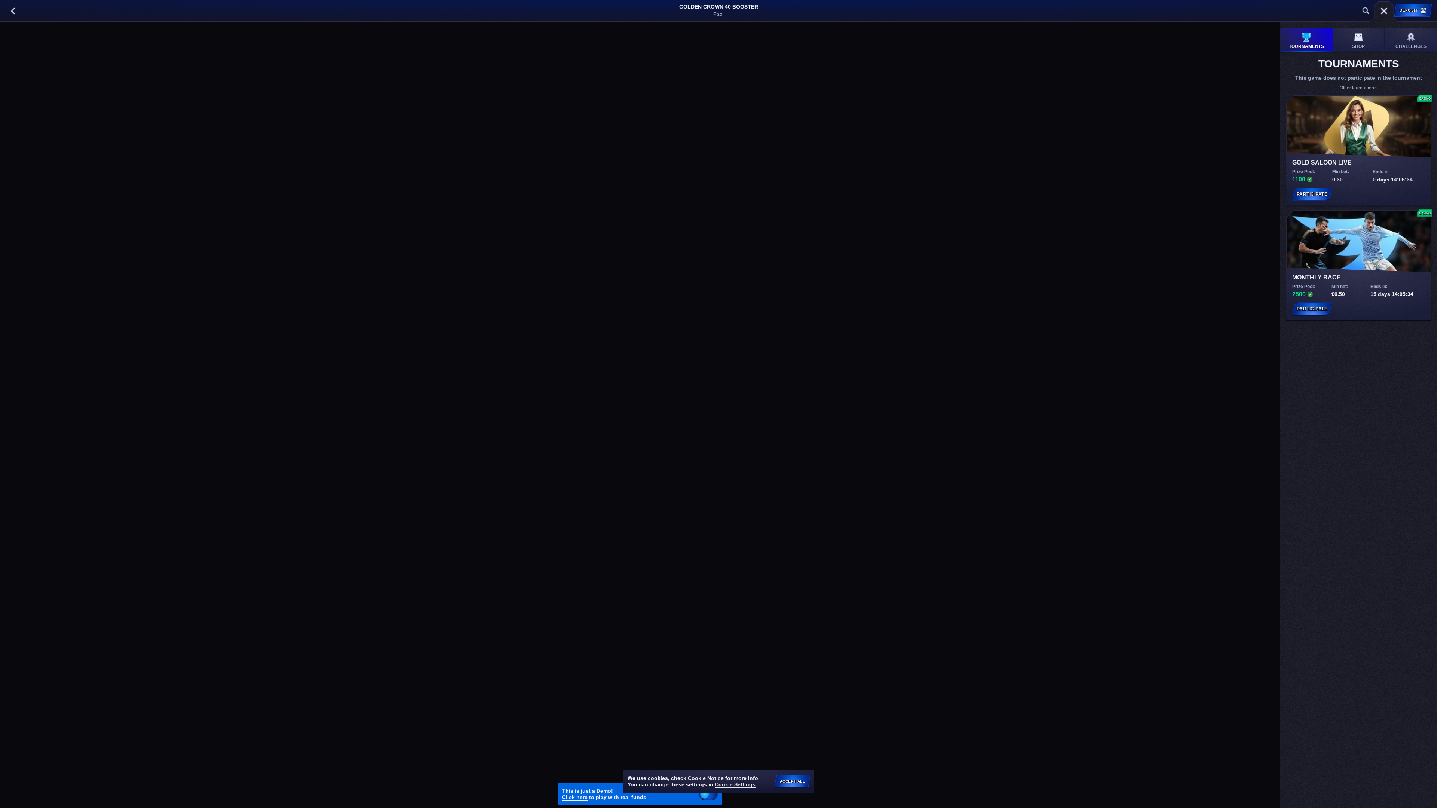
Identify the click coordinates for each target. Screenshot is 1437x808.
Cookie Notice (706, 778)
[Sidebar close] (1384, 11)
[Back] (12, 11)
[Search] (1366, 11)
